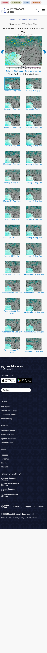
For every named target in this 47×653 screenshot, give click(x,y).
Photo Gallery (6, 418)
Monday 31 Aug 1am (34, 127)
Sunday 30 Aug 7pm (34, 109)
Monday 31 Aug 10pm (12, 201)
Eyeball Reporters (8, 438)
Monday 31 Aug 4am (12, 145)
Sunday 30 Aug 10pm (12, 127)
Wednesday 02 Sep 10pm (12, 351)
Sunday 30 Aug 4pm (12, 109)
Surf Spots (5, 406)
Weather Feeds (7, 442)
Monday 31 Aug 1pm (34, 164)
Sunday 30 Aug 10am (12, 90)
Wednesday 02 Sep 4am (12, 292)
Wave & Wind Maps (9, 410)
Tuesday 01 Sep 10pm (12, 274)
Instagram (5, 458)
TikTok (4, 462)
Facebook (5, 454)
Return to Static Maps (14, 71)
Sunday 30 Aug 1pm (34, 90)
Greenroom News (8, 414)
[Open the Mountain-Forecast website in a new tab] (16, 2)
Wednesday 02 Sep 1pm (34, 312)
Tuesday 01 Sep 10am (12, 237)
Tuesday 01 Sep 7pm (33, 256)
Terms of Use (6, 518)
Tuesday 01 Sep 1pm (33, 237)
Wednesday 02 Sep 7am (34, 292)
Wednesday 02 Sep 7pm (34, 331)
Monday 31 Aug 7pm (34, 182)
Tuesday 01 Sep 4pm (12, 256)
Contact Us (39, 506)
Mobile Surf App (7, 434)
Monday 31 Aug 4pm (12, 182)
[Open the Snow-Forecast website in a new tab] (5, 2)
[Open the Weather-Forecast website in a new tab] (36, 2)
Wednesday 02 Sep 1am (34, 274)
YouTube (4, 466)
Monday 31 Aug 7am (34, 145)
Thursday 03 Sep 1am (34, 351)
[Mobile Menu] (43, 10)
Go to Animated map (33, 71)
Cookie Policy (32, 518)
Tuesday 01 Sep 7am (33, 219)
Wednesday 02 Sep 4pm (12, 331)
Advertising (17, 506)
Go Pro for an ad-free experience (23, 19)
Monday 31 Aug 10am (12, 164)
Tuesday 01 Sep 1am (33, 201)
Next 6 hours (44, 52)
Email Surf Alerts (8, 430)
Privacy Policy (18, 518)
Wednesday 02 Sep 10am (12, 312)
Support (28, 506)
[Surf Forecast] (13, 10)
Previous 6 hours (3, 52)
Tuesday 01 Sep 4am (12, 219)
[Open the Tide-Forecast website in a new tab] (26, 2)
